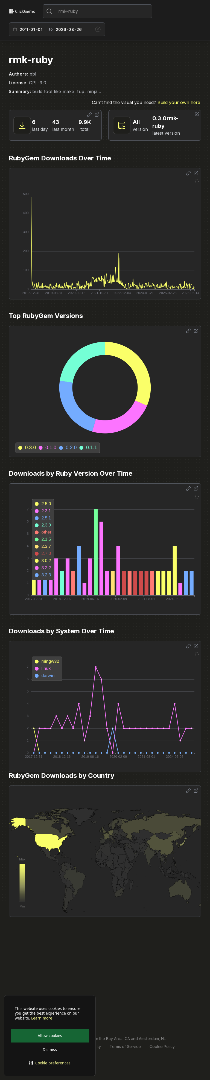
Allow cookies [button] (50, 1035)
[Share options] (89, 114)
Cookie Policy (162, 1046)
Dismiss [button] (50, 1049)
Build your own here (179, 102)
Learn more (41, 1018)
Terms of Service (125, 1046)
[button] (50, 1063)
